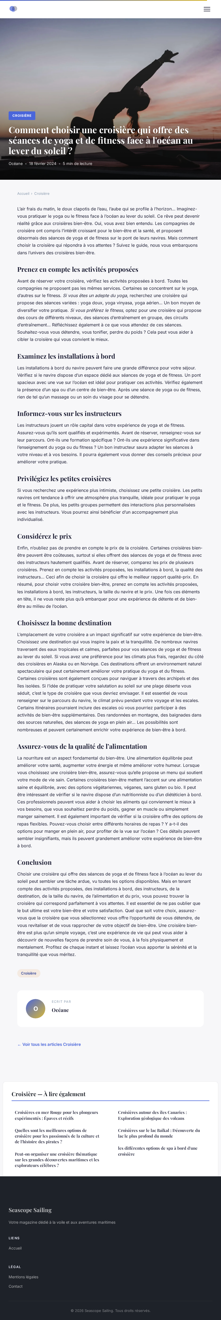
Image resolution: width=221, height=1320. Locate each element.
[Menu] (207, 9)
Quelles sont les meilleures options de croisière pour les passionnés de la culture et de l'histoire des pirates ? (57, 1136)
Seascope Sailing (30, 1209)
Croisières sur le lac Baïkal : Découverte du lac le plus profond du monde (159, 1133)
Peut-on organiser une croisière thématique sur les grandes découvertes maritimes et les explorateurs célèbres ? (57, 1159)
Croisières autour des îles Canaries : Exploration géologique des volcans (152, 1115)
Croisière (22, 116)
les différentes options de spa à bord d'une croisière (158, 1150)
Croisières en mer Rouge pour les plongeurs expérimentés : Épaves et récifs (56, 1115)
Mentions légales (23, 1277)
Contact (16, 1286)
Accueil (23, 193)
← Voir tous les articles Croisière (49, 1044)
